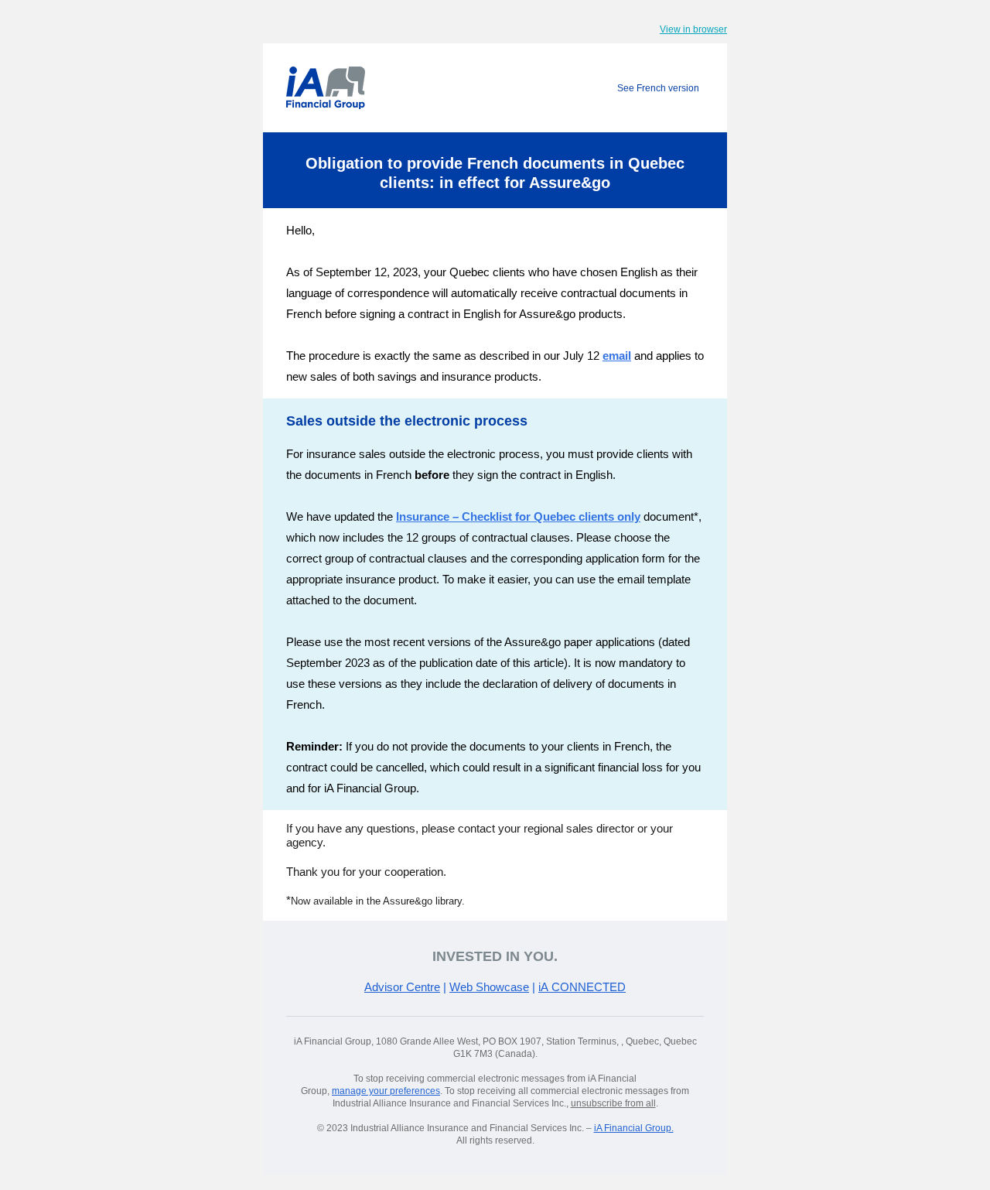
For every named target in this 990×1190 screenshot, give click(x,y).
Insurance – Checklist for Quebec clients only (518, 516)
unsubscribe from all (613, 1103)
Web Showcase (489, 986)
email (617, 355)
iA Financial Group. (634, 1128)
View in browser (693, 29)
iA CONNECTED (582, 986)
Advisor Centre (402, 986)
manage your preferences (386, 1091)
